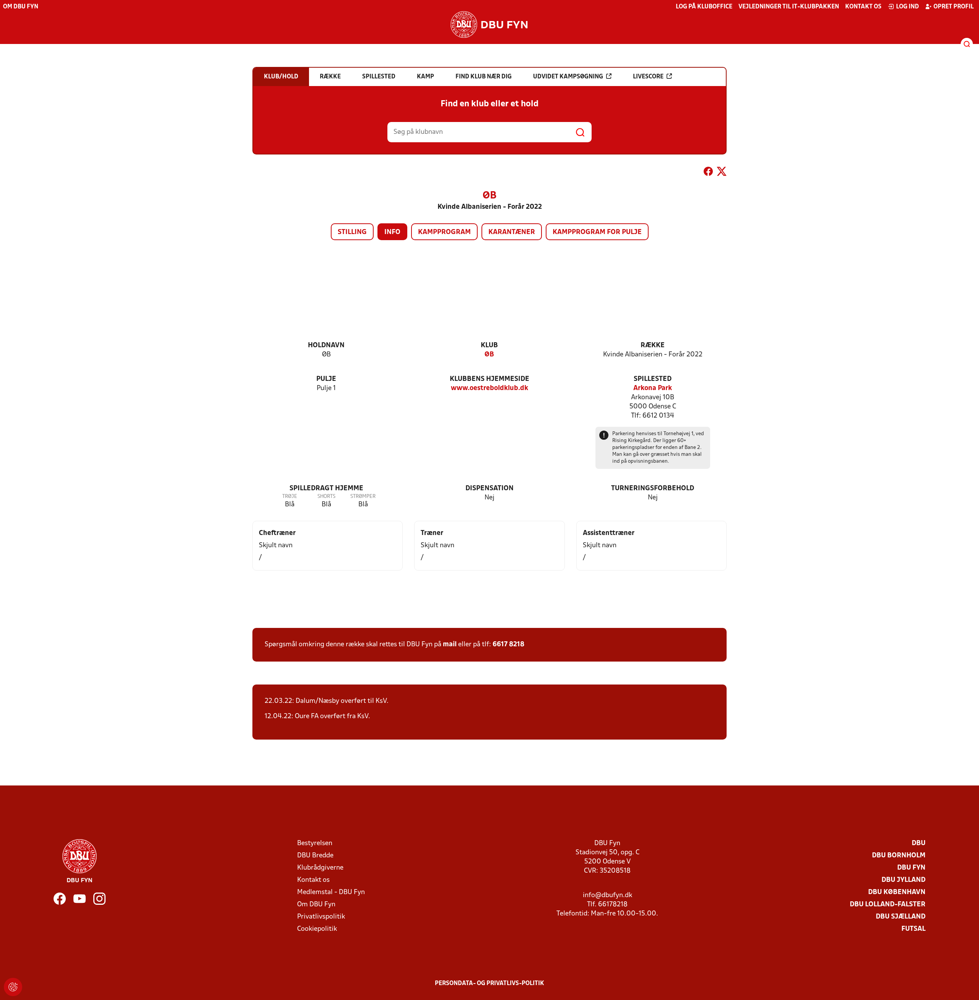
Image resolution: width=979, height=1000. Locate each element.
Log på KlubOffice (704, 7)
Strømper (363, 496)
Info (392, 232)
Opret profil (953, 7)
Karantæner (511, 232)
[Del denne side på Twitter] (722, 173)
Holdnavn (326, 345)
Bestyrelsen (314, 843)
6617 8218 (508, 644)
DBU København (896, 892)
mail (450, 644)
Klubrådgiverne (320, 868)
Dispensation (489, 488)
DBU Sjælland (900, 917)
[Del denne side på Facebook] (708, 173)
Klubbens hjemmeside (489, 379)
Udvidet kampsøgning (568, 77)
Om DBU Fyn (20, 7)
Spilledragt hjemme (326, 488)
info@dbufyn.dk (607, 895)
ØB (489, 354)
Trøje (289, 496)
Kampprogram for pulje (597, 232)
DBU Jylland (903, 880)
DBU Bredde (315, 855)
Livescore (648, 77)
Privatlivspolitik (321, 917)
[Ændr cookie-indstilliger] (13, 987)
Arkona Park (652, 388)
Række (653, 345)
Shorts (326, 496)
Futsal (913, 929)
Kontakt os (863, 7)
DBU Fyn (911, 868)
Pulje (326, 379)
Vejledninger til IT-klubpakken (788, 7)
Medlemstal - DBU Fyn (331, 892)
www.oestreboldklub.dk (489, 388)
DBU (918, 843)
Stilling (352, 232)
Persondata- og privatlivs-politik (489, 983)
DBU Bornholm (898, 855)
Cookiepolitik (317, 929)
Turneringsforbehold (652, 488)
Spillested (653, 379)
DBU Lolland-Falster (887, 904)
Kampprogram (444, 232)
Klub (489, 345)
